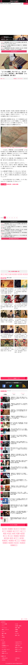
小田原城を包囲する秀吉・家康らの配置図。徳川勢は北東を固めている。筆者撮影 (14, 147)
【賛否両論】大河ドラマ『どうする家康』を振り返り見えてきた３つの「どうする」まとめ (14, 42)
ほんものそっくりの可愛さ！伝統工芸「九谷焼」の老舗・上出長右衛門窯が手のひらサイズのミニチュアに (18, 499)
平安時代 (23, 529)
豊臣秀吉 (12, 540)
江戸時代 (5, 529)
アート (3, 625)
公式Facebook (4, 385)
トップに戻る (24, 619)
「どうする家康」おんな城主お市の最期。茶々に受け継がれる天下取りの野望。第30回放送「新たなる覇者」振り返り (7, 291)
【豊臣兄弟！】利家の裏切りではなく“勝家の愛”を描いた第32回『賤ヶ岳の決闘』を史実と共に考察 (18, 455)
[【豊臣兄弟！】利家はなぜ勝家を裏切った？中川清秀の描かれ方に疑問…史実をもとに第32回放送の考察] (5, 444)
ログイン (22, 3)
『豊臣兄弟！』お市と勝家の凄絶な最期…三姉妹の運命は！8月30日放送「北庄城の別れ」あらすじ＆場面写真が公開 (18, 512)
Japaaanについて (18, 643)
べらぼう (11, 535)
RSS (24, 385)
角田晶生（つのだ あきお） (18, 78)
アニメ (5, 531)
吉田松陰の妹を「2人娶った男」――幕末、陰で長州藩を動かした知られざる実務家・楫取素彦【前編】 (18, 493)
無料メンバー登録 (18, 647)
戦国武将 (10, 531)
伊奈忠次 (25, 274)
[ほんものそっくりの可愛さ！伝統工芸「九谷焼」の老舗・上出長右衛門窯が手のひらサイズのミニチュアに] (5, 501)
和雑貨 (16, 629)
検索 (27, 1)
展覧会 (24, 540)
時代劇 (23, 533)
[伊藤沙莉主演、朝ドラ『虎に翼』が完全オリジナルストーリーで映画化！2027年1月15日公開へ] (5, 450)
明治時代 (22, 535)
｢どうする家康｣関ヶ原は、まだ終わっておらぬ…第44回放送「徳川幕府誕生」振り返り (7, 335)
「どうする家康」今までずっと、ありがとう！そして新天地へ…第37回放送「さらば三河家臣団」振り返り (14, 73)
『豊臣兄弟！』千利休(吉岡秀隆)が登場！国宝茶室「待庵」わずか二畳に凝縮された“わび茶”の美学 (18, 411)
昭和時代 (11, 542)
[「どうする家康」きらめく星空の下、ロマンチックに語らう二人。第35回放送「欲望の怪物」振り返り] (20, 284)
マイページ (4, 647)
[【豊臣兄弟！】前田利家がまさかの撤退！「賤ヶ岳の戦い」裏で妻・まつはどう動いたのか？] (5, 476)
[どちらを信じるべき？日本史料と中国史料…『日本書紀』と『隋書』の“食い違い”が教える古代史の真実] (5, 438)
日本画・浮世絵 (18, 625)
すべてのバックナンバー (14, 238)
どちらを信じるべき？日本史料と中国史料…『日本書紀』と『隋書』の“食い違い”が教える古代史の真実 (18, 436)
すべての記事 (4, 624)
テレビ (5, 535)
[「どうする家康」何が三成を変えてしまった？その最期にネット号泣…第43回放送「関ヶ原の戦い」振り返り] (20, 343)
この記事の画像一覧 (14, 271)
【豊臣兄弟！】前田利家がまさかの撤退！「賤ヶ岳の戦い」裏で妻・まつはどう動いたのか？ (18, 474)
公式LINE (17, 385)
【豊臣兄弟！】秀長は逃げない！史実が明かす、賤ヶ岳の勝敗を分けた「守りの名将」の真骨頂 (18, 404)
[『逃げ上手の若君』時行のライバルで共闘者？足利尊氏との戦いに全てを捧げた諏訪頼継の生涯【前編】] (5, 431)
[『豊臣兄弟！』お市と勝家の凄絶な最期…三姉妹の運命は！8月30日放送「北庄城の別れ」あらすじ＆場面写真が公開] (5, 514)
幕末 (14, 533)
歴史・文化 (3, 78)
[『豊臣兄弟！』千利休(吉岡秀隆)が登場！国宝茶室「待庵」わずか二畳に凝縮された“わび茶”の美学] (5, 412)
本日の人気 (4, 651)
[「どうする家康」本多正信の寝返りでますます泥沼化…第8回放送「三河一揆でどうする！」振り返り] (20, 299)
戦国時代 (11, 529)
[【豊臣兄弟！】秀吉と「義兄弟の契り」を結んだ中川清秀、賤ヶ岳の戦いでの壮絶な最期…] (5, 488)
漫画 (18, 533)
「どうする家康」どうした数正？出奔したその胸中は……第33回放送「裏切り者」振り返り (20, 335)
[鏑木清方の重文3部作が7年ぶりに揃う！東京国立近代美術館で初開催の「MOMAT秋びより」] (5, 520)
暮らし (3, 635)
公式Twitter (10, 385)
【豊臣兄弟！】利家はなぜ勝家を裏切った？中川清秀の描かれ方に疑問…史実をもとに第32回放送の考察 (18, 442)
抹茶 (12, 538)
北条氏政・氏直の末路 (9, 184)
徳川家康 (7, 538)
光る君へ (17, 542)
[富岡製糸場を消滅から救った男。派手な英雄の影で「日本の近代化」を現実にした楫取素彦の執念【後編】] (5, 507)
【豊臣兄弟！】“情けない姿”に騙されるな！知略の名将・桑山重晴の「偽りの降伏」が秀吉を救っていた (18, 398)
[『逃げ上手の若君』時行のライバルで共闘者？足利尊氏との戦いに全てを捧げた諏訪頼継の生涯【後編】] (5, 469)
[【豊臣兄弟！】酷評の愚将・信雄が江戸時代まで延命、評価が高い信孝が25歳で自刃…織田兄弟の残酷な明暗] (5, 463)
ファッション (4, 627)
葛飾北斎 (23, 542)
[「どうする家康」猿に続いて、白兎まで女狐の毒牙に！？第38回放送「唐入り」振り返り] (7, 343)
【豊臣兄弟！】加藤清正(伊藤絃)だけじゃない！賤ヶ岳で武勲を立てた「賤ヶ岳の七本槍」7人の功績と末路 (18, 417)
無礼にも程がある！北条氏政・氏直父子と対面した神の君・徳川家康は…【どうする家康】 (7, 320)
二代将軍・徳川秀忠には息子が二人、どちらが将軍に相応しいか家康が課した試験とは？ (14, 236)
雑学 (5, 533)
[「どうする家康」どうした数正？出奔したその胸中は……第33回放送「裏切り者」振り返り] (20, 329)
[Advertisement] (14, 20)
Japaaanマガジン (18, 642)
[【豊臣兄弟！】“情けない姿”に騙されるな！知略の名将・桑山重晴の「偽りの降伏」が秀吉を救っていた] (5, 400)
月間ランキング (5, 653)
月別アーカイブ (18, 649)
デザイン (17, 538)
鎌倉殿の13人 (14, 545)
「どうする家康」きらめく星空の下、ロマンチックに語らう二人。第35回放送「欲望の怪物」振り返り (20, 291)
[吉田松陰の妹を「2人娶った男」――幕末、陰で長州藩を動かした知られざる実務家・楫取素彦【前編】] (5, 495)
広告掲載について (5, 645)
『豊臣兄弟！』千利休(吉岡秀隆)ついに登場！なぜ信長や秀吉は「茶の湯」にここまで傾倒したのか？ (18, 480)
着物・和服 (17, 627)
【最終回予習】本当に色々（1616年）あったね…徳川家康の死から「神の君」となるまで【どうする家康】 (14, 48)
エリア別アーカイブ (6, 649)
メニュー (1, 1)
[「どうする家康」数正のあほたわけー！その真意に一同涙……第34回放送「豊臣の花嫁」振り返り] (7, 299)
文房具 (22, 538)
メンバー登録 (26, 3)
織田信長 (17, 535)
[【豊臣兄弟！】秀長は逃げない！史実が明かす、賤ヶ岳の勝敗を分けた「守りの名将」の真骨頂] (5, 406)
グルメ (3, 631)
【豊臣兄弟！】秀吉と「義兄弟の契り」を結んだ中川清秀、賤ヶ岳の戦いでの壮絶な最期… (18, 487)
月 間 (23, 394)
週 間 (14, 394)
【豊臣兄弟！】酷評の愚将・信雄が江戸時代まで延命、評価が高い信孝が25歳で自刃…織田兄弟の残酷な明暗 (18, 461)
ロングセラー (16, 531)
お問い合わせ (17, 645)
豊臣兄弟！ (6, 540)
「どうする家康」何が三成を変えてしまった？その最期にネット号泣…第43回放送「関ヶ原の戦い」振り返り (20, 350)
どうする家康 (9, 274)
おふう (3, 274)
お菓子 (10, 533)
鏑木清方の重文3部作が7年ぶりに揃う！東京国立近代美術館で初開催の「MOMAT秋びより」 (18, 518)
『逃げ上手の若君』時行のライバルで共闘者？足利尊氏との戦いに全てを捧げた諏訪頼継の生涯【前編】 (18, 430)
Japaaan (14, 1)
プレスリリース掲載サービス (14, 378)
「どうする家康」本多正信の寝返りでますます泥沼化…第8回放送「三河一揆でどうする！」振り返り (20, 306)
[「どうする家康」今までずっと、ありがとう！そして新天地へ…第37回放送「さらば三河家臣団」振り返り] (14, 62)
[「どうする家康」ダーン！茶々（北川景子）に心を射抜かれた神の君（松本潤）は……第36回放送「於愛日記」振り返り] (20, 314)
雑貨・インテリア (5, 629)
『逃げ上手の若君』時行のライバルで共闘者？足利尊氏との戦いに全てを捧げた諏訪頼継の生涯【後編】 (18, 468)
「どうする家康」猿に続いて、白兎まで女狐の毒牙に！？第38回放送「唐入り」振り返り (7, 349)
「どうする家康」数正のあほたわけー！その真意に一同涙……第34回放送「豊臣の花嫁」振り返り (7, 306)
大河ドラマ (17, 529)
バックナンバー (14, 51)
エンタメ (17, 633)
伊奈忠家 (20, 274)
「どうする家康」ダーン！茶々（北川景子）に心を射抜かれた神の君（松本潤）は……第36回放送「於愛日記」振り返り (20, 321)
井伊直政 (15, 274)
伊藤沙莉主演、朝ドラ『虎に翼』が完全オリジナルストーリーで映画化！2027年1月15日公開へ (18, 449)
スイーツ (23, 531)
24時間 (5, 394)
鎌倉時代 (5, 542)
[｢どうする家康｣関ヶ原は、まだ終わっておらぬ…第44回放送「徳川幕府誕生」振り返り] (7, 329)
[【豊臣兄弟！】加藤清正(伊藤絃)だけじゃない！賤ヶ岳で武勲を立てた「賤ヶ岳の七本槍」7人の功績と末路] (5, 419)
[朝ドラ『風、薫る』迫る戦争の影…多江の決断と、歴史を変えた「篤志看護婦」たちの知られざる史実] (5, 425)
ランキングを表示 (13, 524)
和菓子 (16, 631)
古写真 (3, 637)
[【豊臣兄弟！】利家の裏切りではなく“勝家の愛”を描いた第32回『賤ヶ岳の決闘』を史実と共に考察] (5, 457)
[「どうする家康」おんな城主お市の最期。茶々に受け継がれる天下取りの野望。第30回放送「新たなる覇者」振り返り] (7, 284)
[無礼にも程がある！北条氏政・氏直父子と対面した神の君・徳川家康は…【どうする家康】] (7, 314)
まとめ (16, 624)
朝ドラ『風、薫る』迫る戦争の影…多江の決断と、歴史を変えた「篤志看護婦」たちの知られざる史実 (18, 423)
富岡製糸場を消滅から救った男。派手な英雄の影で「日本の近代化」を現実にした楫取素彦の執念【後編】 (18, 506)
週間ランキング (18, 651)
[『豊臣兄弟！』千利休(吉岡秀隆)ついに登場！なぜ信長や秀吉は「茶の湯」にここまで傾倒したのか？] (5, 482)
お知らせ (3, 643)
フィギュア (18, 540)
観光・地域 (4, 633)
